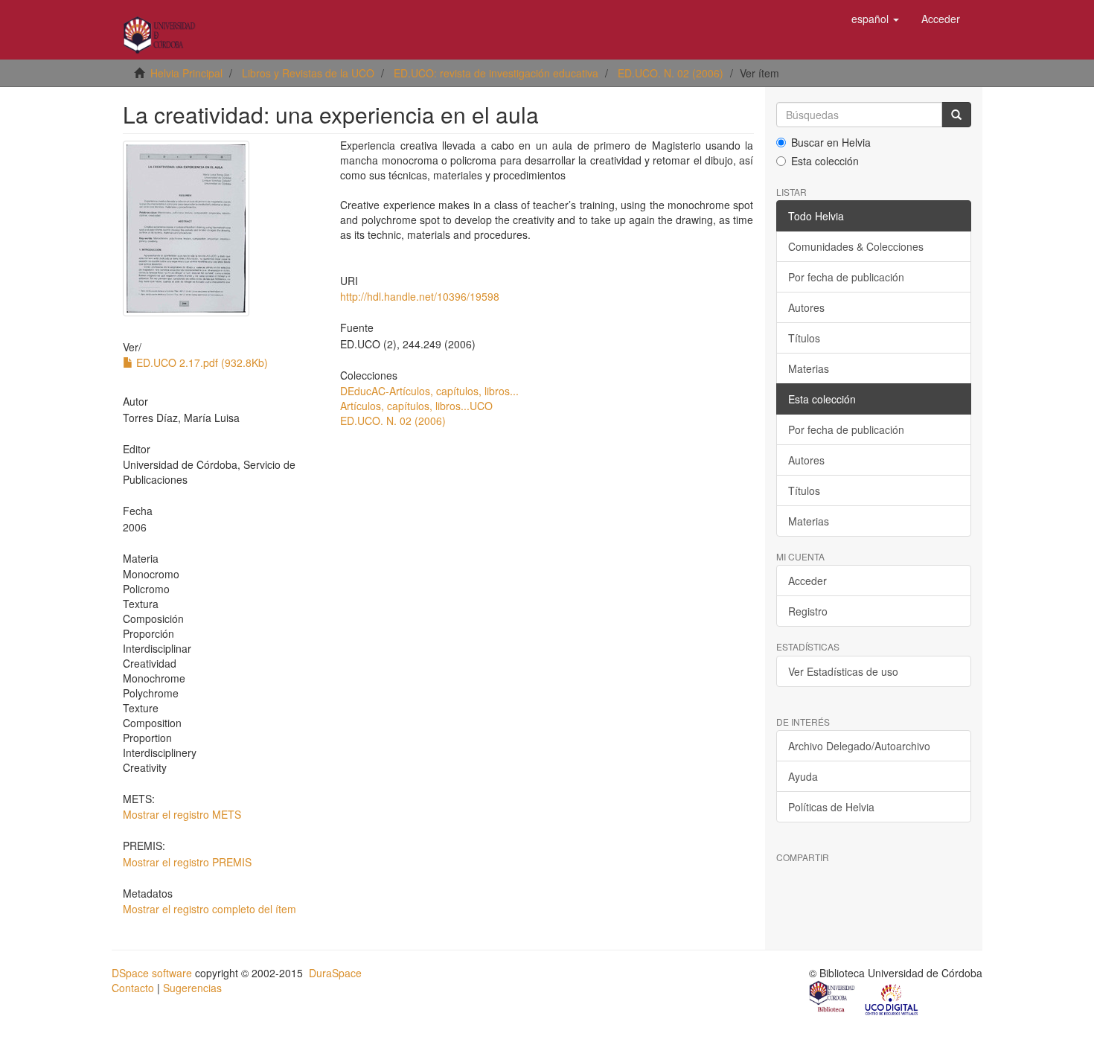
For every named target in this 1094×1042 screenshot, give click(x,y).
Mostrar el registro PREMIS (187, 861)
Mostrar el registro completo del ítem (209, 908)
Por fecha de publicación (846, 276)
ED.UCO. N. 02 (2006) (670, 72)
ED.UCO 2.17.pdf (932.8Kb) (200, 362)
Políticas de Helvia (831, 806)
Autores (806, 307)
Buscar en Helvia (831, 142)
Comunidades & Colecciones (856, 246)
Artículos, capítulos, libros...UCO (416, 405)
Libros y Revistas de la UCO (308, 72)
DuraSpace (335, 972)
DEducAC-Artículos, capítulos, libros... (429, 390)
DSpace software (152, 972)
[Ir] (956, 114)
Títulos (804, 337)
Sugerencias (192, 987)
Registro (808, 611)
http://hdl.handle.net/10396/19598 (419, 296)
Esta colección (825, 160)
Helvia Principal (186, 72)
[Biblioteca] (833, 998)
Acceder (807, 580)
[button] (875, 18)
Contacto (133, 987)
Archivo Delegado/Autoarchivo (859, 745)
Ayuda (803, 776)
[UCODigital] (892, 998)
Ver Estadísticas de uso (843, 671)
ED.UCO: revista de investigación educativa (496, 72)
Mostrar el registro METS (182, 814)
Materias (808, 368)
